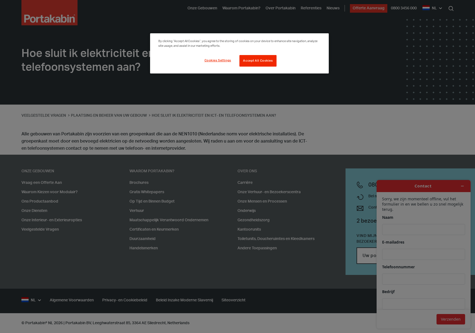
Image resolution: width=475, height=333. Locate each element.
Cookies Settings (218, 60)
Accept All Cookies (258, 60)
